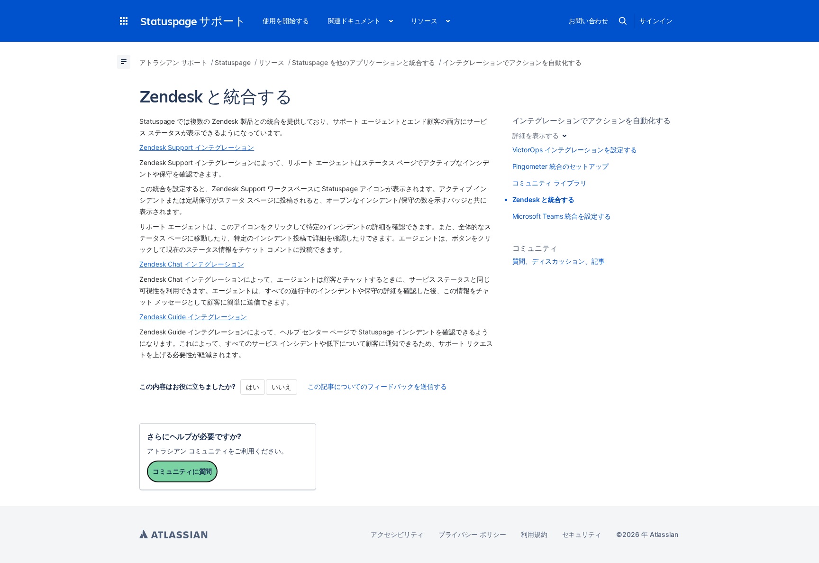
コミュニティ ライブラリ (549, 183)
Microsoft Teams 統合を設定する (561, 216)
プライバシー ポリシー (472, 534)
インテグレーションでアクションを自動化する (591, 120)
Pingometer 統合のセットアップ (560, 166)
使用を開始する (286, 21)
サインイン (656, 21)
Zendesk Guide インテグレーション (193, 317)
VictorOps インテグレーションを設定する (574, 150)
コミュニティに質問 (182, 471)
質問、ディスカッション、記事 (558, 261)
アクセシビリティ (397, 534)
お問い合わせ (589, 21)
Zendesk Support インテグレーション (196, 147)
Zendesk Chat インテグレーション (191, 264)
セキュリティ (582, 534)
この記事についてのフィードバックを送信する (377, 386)
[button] (124, 21)
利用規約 (534, 534)
